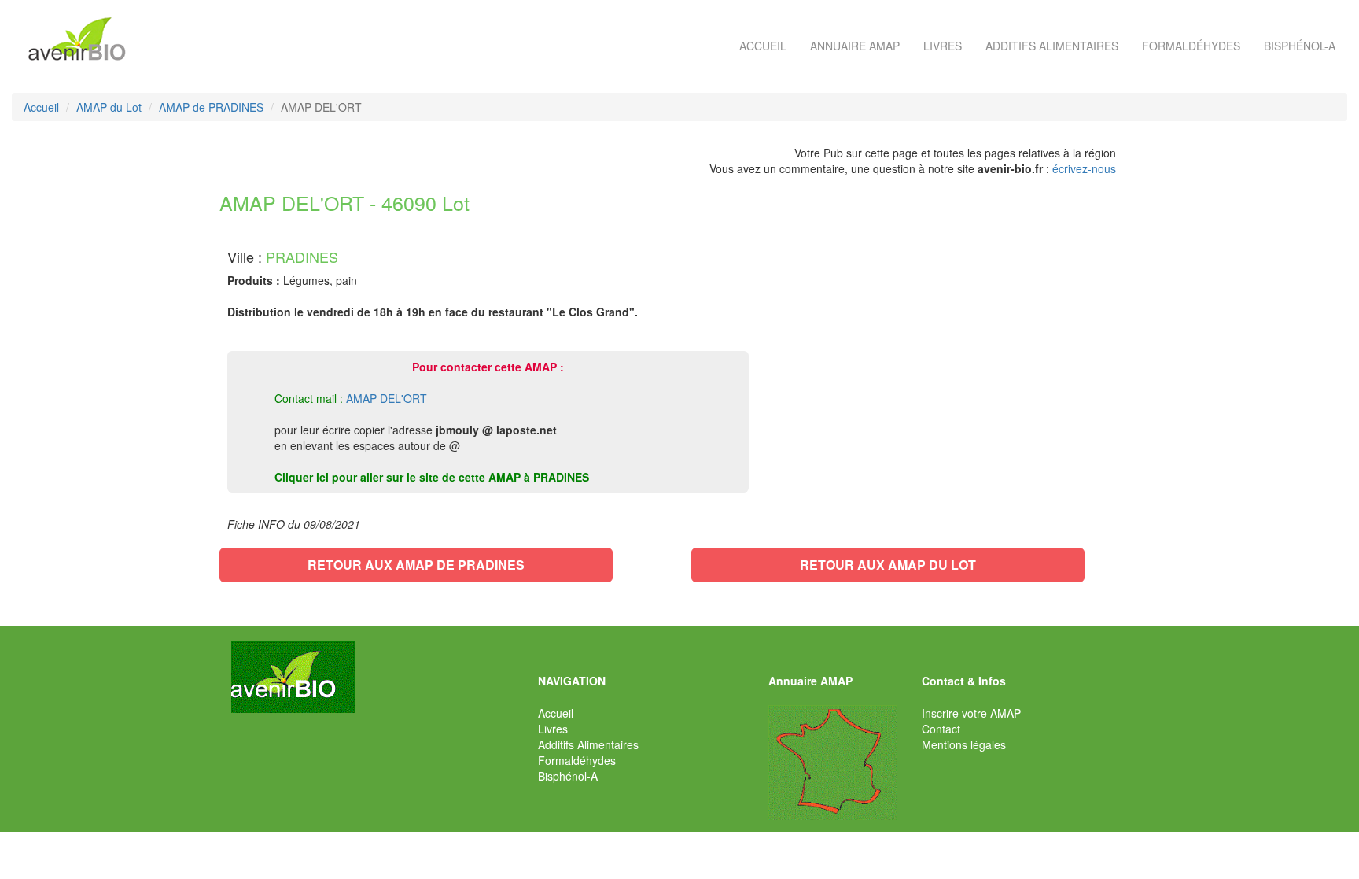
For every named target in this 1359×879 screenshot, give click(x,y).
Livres (942, 46)
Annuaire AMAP (855, 46)
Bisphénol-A (1299, 46)
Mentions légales (964, 744)
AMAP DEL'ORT (386, 398)
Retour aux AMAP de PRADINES (416, 565)
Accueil (762, 46)
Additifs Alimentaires (588, 744)
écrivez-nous (1084, 168)
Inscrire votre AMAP (971, 713)
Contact (941, 729)
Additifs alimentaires (1051, 46)
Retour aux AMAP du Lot (888, 565)
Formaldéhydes (1191, 46)
